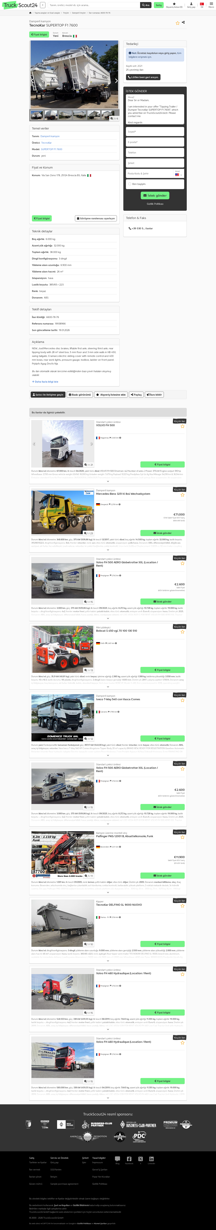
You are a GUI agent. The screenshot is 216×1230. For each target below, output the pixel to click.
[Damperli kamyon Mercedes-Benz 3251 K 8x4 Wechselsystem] (62, 512)
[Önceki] (32, 81)
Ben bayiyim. (139, 183)
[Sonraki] (116, 81)
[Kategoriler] (42, 5)
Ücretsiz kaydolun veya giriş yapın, (156, 53)
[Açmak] (108, 481)
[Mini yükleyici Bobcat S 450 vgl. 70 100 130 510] (62, 649)
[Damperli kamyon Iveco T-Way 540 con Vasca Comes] (62, 717)
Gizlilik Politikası (155, 203)
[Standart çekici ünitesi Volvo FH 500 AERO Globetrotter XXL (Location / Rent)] (62, 580)
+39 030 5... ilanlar (142, 228)
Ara (147, 5)
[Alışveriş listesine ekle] (178, 23)
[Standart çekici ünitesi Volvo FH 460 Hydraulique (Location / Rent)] (62, 991)
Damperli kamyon (50, 136)
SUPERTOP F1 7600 (51, 149)
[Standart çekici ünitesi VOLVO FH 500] (62, 443)
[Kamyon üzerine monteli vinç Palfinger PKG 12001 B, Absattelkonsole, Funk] (62, 854)
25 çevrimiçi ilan (134, 69)
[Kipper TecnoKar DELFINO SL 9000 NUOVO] (62, 923)
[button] (211, 5)
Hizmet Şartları (100, 1223)
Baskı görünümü (81, 394)
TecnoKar (46, 142)
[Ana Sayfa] (30, 13)
